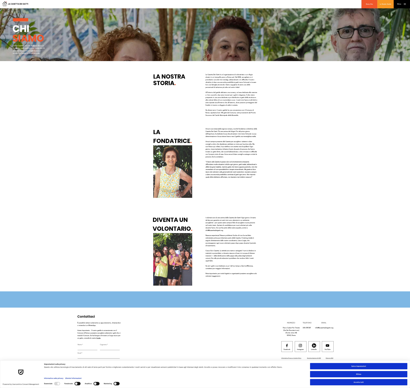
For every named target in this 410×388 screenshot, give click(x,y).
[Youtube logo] (327, 345)
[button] (399, 4)
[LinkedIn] (314, 345)
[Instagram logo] (300, 345)
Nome (80, 345)
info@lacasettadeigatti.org (214, 230)
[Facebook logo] (287, 345)
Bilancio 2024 (329, 358)
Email (80, 353)
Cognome (104, 345)
